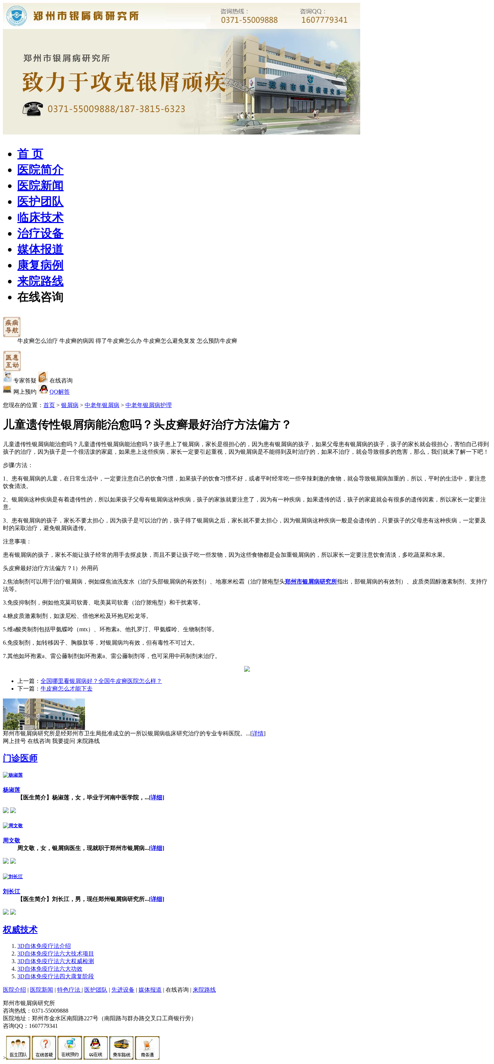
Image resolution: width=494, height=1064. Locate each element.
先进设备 (123, 990)
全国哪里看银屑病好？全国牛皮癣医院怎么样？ (101, 681)
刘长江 (11, 891)
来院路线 (40, 280)
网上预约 (25, 392)
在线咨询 (40, 296)
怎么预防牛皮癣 (217, 341)
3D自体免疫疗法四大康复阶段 (55, 976)
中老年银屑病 (102, 405)
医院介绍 (14, 990)
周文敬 (11, 840)
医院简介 (40, 169)
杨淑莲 (11, 790)
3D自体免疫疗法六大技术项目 (55, 953)
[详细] (156, 797)
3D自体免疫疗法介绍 (44, 946)
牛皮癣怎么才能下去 (67, 688)
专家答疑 (25, 380)
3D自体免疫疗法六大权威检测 (55, 961)
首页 (49, 405)
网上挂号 (14, 741)
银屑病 (69, 405)
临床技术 (40, 217)
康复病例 (40, 265)
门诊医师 (20, 758)
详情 (258, 733)
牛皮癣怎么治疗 (37, 341)
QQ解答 (60, 392)
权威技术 (20, 929)
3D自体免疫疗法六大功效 (49, 969)
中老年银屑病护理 (148, 405)
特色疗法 (69, 990)
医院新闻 (40, 185)
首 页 (30, 153)
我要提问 (63, 741)
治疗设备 (40, 233)
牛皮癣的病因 (76, 341)
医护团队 (40, 201)
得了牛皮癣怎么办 (118, 341)
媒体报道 (40, 249)
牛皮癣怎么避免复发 (169, 341)
